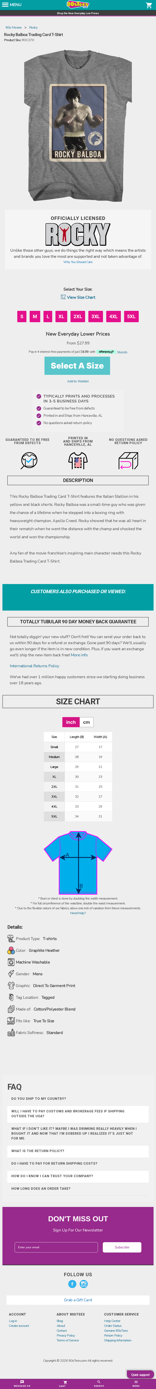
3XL (95, 316)
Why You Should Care (77, 262)
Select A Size (77, 366)
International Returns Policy (34, 666)
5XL (131, 316)
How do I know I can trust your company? (52, 1176)
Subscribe (122, 1247)
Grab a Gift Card (78, 1300)
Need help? (78, 913)
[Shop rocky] (78, 245)
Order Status (112, 1326)
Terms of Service (68, 1340)
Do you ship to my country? (38, 1099)
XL (61, 316)
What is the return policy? (37, 1151)
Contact (62, 1330)
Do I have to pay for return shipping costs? (54, 1163)
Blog (60, 1321)
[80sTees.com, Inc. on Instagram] (84, 1284)
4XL (113, 316)
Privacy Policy (66, 1335)
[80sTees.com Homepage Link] (78, 7)
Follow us (78, 1274)
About (61, 1326)
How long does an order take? (41, 1189)
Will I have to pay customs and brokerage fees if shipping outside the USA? (68, 1113)
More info (79, 655)
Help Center (112, 1321)
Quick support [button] (140, 1375)
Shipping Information (117, 1340)
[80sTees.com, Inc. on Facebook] (72, 1284)
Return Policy (113, 1335)
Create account (19, 1326)
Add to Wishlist (78, 381)
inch (71, 722)
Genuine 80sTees (116, 1330)
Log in (13, 1321)
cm (86, 722)
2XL (78, 316)
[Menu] (5, 6)
